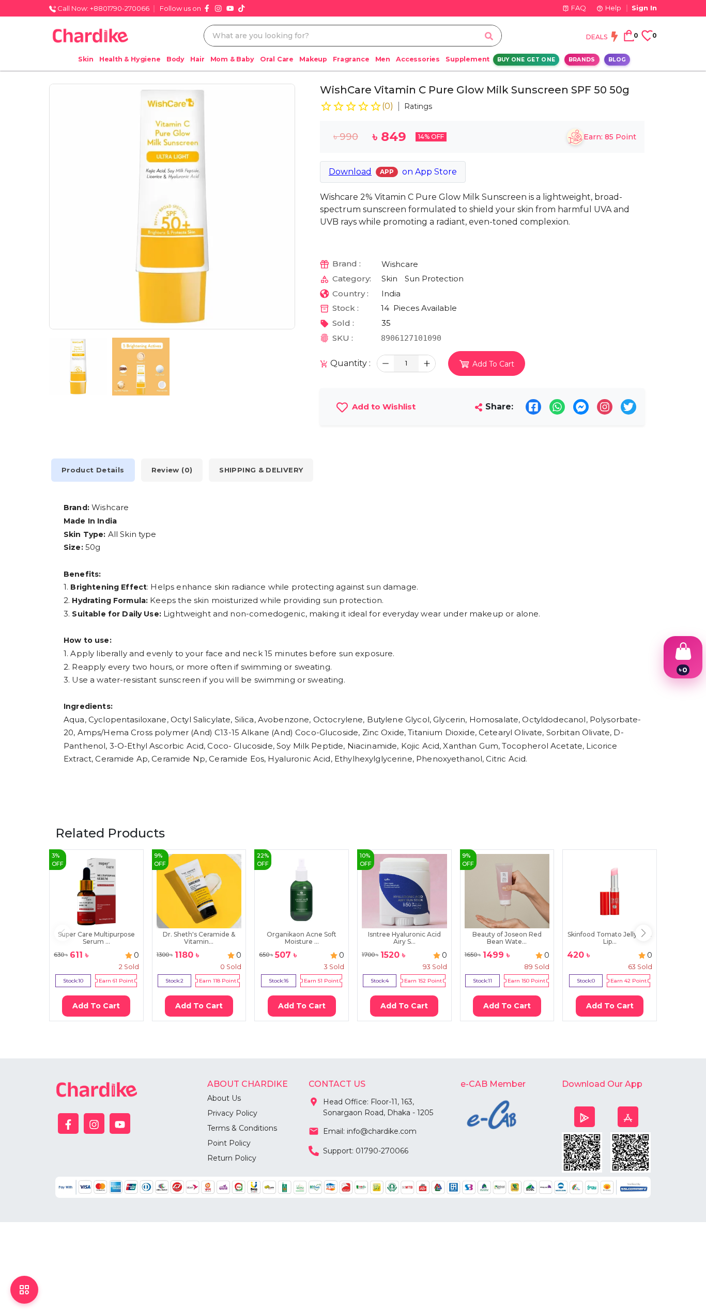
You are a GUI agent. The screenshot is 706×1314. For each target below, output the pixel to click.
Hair (197, 59)
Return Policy (231, 1158)
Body (175, 59)
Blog (617, 59)
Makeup (313, 59)
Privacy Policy (232, 1113)
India (391, 293)
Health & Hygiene (130, 59)
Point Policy (229, 1143)
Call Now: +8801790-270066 (102, 8)
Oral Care (277, 59)
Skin (85, 59)
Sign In (644, 8)
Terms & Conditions (242, 1128)
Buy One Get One (526, 59)
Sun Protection (434, 278)
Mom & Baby (232, 59)
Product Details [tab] (93, 470)
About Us (224, 1098)
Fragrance (351, 59)
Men (382, 59)
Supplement (467, 59)
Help (613, 8)
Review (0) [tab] (172, 470)
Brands (582, 59)
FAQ (578, 8)
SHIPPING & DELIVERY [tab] (261, 470)
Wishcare (399, 264)
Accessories (418, 59)
